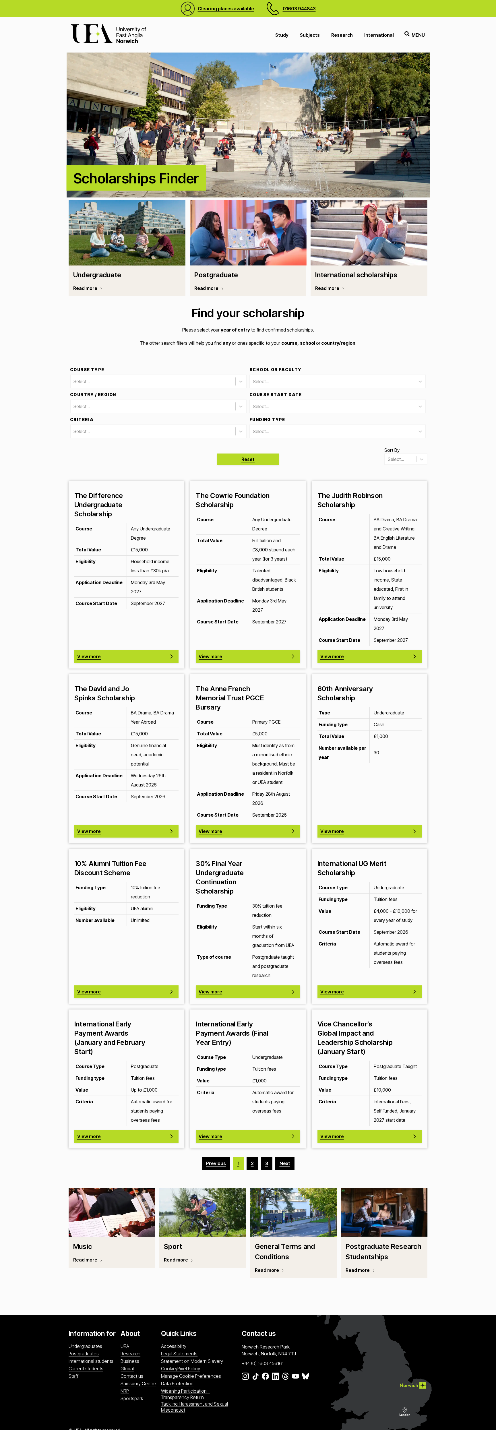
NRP (125, 1391)
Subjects (310, 35)
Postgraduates (84, 1354)
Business (130, 1361)
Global (127, 1368)
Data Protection (177, 1383)
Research (342, 35)
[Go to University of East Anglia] (108, 35)
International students (91, 1361)
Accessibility (173, 1346)
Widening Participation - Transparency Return (185, 1394)
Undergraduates (85, 1346)
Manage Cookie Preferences (191, 1376)
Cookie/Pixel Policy (180, 1368)
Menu (418, 35)
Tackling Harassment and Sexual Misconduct (194, 1407)
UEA (125, 1346)
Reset (248, 459)
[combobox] (74, 381)
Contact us (132, 1376)
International (379, 35)
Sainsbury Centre (138, 1383)
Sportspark (132, 1398)
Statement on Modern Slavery (192, 1361)
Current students (86, 1368)
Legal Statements (179, 1354)
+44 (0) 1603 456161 (263, 1363)
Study (281, 35)
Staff (73, 1376)
